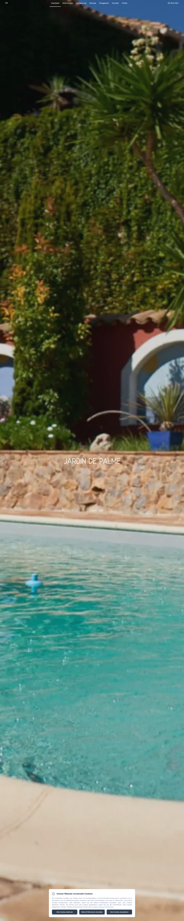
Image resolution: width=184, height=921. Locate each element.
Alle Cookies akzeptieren (119, 912)
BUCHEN (174, 3)
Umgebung (81, 3)
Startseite (55, 3)
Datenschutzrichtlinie (106, 907)
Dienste (92, 3)
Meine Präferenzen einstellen (92, 912)
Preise (124, 3)
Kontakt (115, 3)
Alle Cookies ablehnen (64, 912)
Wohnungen (67, 3)
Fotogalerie (104, 3)
